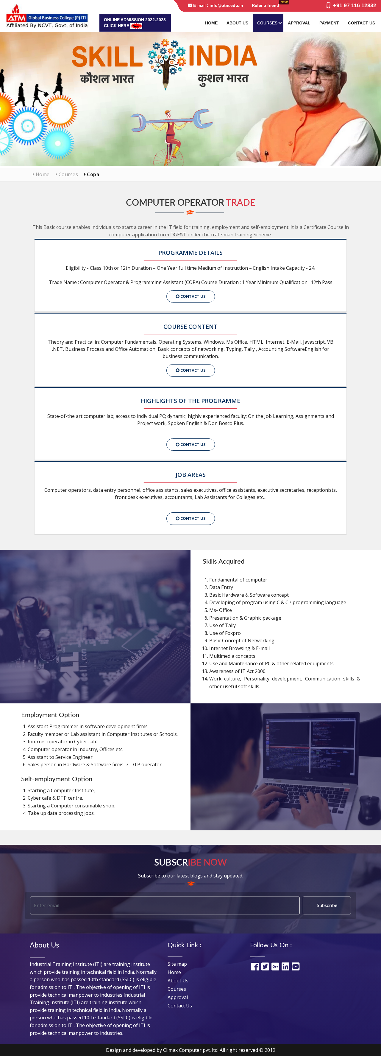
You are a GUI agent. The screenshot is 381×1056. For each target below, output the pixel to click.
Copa (92, 174)
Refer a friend (265, 5)
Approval (299, 23)
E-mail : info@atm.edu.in (217, 5)
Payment (329, 23)
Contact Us (361, 23)
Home (211, 23)
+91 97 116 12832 (353, 5)
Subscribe (327, 905)
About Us (237, 23)
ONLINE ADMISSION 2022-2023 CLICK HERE (135, 22)
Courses (267, 23)
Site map (177, 964)
